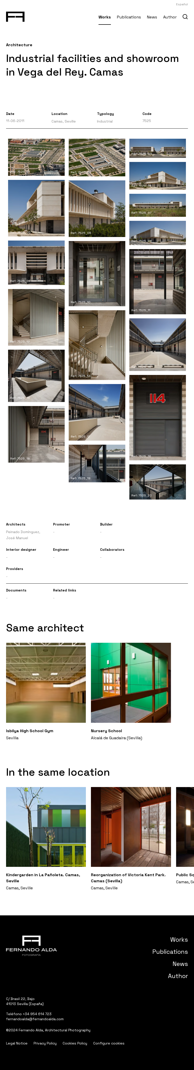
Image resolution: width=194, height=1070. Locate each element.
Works (105, 17)
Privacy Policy (45, 1043)
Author (170, 17)
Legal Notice (17, 1043)
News (152, 17)
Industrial (105, 121)
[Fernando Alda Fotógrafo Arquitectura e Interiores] (15, 16)
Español (182, 4)
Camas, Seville (64, 121)
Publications (129, 17)
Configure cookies (109, 1043)
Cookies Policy (75, 1043)
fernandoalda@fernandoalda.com (35, 1019)
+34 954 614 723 (37, 1014)
